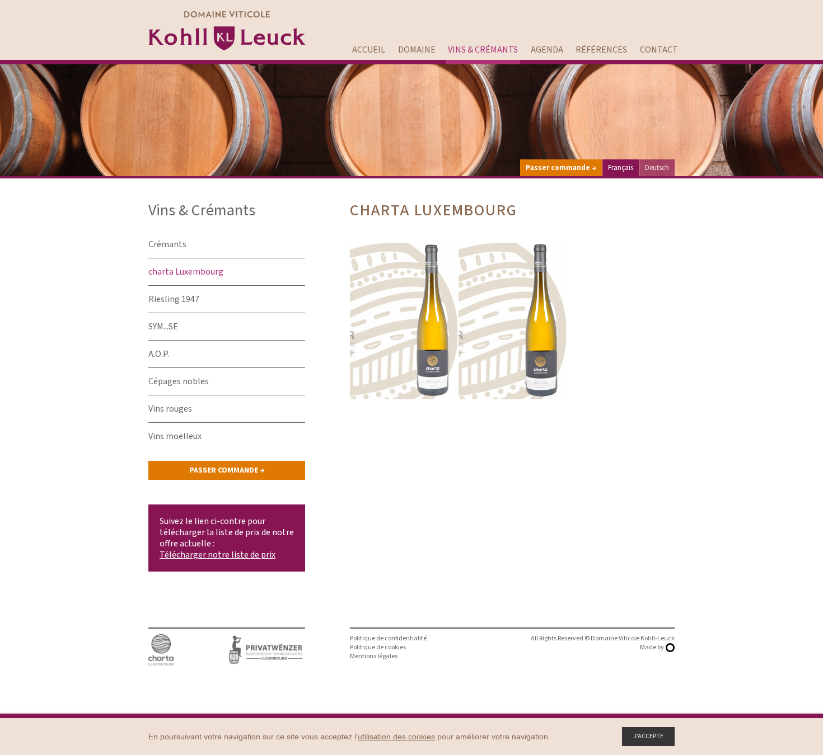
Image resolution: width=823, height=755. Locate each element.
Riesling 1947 (173, 299)
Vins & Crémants (483, 50)
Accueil (368, 50)
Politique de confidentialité (388, 638)
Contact (659, 50)
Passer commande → (561, 168)
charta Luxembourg (185, 272)
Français (620, 168)
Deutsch (657, 168)
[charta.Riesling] (403, 321)
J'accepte (648, 736)
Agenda (547, 50)
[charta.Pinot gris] (512, 321)
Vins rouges (170, 409)
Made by (652, 647)
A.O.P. (158, 354)
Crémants (167, 244)
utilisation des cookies (396, 736)
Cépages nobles (178, 381)
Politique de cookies (378, 647)
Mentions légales (374, 656)
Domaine (417, 50)
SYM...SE (163, 326)
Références (601, 50)
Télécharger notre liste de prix (217, 555)
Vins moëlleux (175, 436)
